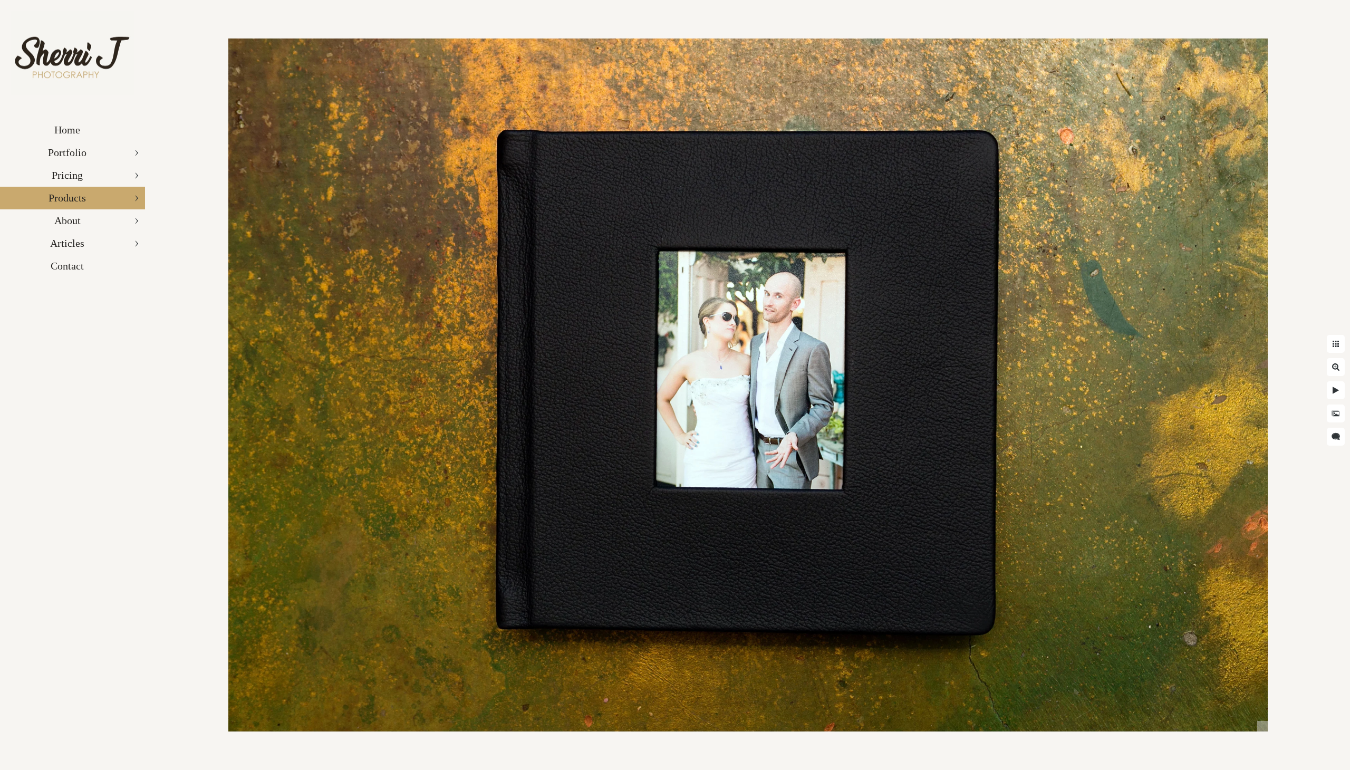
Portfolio (67, 152)
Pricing (67, 175)
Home (67, 130)
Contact (67, 266)
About (67, 220)
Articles (67, 243)
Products (67, 198)
